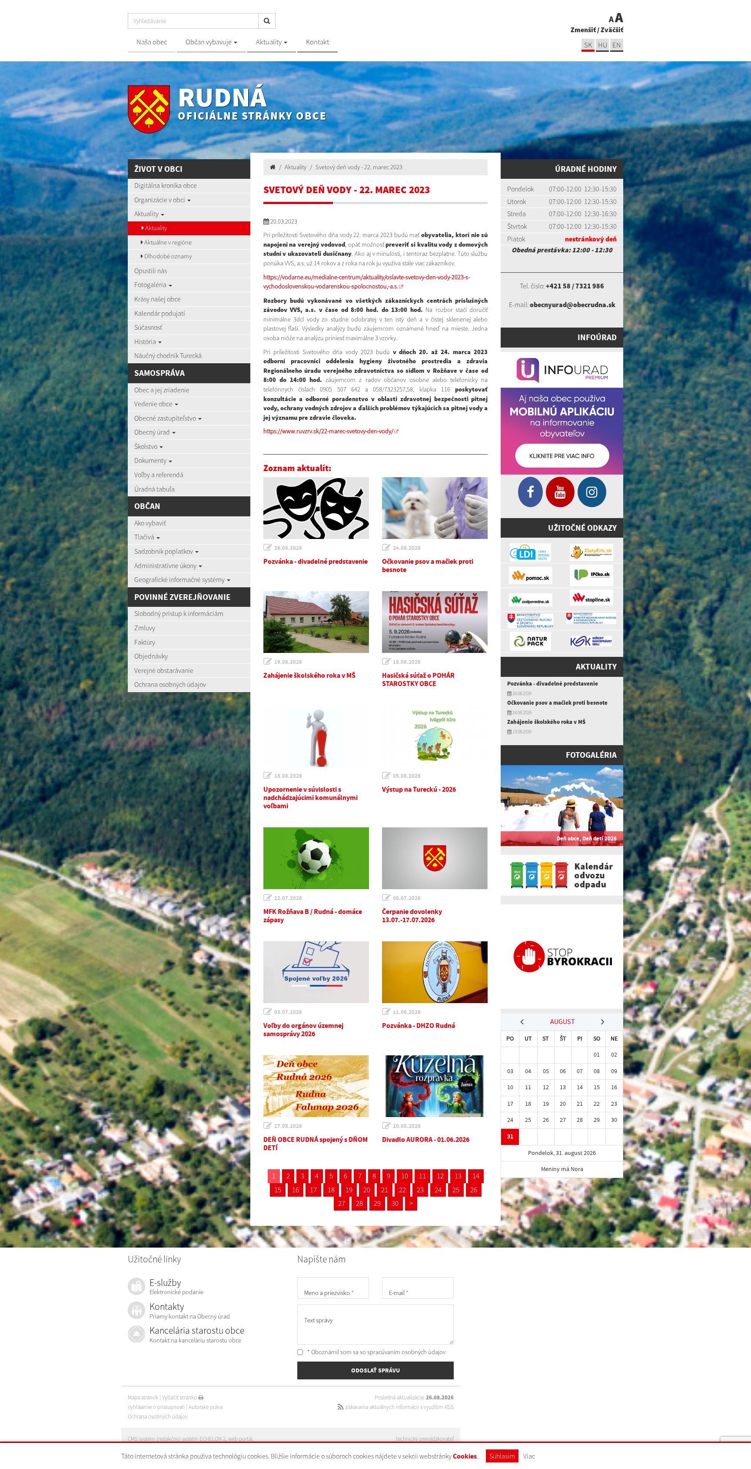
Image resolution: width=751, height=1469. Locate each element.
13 (458, 1176)
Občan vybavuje (209, 42)
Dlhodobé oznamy (167, 256)
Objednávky (151, 656)
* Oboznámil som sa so (375, 1352)
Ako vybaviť (150, 523)
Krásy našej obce (157, 298)
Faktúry (144, 642)
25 (455, 1190)
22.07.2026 (288, 898)
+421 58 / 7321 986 (575, 285)
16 (295, 1190)
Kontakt (317, 42)
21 (384, 1190)
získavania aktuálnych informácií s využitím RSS (399, 1407)
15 (277, 1190)
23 (420, 1190)
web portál (240, 1438)
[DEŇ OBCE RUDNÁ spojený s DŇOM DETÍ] (316, 1086)
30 (395, 1203)
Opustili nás (150, 270)
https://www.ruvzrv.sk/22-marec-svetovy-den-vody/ (328, 431)
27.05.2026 (288, 1126)
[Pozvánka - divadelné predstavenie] (316, 508)
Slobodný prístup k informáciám (178, 613)
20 (366, 1190)
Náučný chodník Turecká (168, 355)
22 (402, 1190)
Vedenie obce (154, 403)
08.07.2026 (407, 898)
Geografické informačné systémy (180, 579)
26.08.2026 (288, 548)
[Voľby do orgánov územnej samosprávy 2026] (316, 972)
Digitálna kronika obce (165, 185)
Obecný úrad (152, 432)
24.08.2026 (407, 548)
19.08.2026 (288, 662)
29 (377, 1203)
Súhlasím (502, 1456)
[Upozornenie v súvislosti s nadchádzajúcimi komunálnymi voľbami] (316, 736)
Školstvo (146, 446)
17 (313, 1190)
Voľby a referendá (158, 474)
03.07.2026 (288, 1012)
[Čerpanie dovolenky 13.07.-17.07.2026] (435, 858)
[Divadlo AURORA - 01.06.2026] (435, 1086)
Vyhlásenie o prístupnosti (156, 1407)
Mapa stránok (143, 1397)
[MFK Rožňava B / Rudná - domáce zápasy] (316, 858)
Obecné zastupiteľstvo (165, 418)
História (145, 341)
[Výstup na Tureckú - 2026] (435, 736)
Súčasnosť (148, 327)
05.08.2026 (407, 776)
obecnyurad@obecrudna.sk (572, 304)
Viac (529, 1456)
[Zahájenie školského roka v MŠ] (316, 622)
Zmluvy (144, 627)
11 (422, 1176)
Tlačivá (145, 536)
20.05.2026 (407, 1126)
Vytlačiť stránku (180, 1397)
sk (588, 45)
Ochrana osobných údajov (170, 684)
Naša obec (151, 42)
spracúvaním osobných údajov (406, 1352)
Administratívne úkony (166, 565)
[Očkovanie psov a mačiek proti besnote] (435, 508)
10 (404, 1176)
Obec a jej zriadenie (161, 389)
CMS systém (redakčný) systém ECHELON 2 (177, 1438)
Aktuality (269, 42)
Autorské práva (206, 1407)
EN (616, 45)
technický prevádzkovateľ (425, 1438)
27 (341, 1203)
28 (359, 1203)
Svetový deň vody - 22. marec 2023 (359, 167)
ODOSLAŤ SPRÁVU (375, 1370)
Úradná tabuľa (154, 489)
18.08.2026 (407, 662)
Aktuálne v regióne (167, 242)
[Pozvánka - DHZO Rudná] (435, 972)
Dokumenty (151, 460)
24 (438, 1190)
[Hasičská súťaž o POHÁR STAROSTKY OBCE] (435, 622)
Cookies (465, 1456)
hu (602, 45)
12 (440, 1176)
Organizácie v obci (160, 199)
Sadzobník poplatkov (164, 551)
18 (331, 1190)
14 (475, 1176)
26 (473, 1190)
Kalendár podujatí (159, 313)
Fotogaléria (151, 284)
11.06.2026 (407, 1012)
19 (349, 1190)
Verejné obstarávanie (163, 670)
